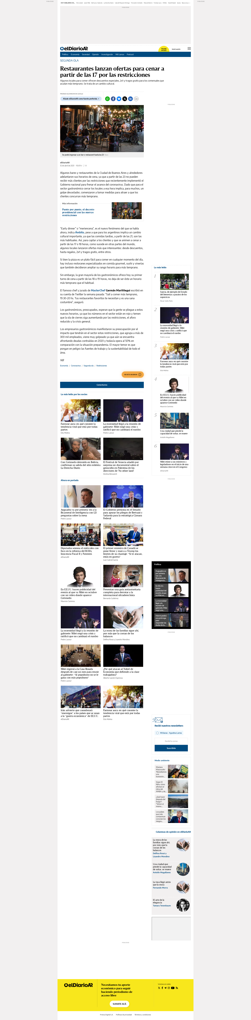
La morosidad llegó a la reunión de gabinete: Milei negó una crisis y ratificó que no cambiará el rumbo (122, 426)
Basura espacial (186, 3)
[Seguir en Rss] (177, 988)
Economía (75, 54)
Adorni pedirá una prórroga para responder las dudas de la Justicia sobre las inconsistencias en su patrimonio (161, 620)
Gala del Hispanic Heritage (122, 3)
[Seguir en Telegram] (165, 988)
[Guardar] (136, 98)
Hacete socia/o (163, 49)
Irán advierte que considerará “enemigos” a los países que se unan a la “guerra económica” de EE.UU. (80, 713)
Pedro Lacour (108, 433)
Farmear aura (157, 3)
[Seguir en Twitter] (159, 988)
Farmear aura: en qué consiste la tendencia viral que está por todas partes (79, 426)
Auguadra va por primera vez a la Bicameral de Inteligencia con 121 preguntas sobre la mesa (79, 512)
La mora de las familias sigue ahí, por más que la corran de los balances (121, 633)
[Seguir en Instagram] (169, 988)
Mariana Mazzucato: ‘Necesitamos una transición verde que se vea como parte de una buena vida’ (161, 772)
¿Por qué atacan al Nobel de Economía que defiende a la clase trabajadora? (121, 671)
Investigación (107, 54)
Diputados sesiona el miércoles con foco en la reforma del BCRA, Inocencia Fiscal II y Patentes (80, 551)
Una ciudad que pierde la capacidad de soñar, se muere (173, 432)
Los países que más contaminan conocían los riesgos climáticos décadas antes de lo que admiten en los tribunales (161, 816)
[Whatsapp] (107, 98)
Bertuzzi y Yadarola (96, 3)
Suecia (179, 3)
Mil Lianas (120, 54)
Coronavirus (76, 366)
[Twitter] (124, 98)
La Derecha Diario (109, 3)
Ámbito (79, 232)
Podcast (130, 54)
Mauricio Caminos (68, 601)
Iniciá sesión (176, 49)
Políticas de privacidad (124, 1015)
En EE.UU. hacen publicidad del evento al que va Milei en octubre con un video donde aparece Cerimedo (79, 594)
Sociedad (86, 54)
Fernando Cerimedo (136, 3)
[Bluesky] (119, 98)
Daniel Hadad (172, 3)
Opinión (95, 54)
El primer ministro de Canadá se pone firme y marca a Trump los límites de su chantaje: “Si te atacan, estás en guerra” (122, 552)
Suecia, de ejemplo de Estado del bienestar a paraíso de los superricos (173, 294)
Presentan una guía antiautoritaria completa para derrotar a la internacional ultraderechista (121, 592)
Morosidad (79, 3)
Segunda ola (88, 366)
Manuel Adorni (148, 3)
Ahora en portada (69, 480)
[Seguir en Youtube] (173, 988)
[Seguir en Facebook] (162, 988)
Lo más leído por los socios (74, 394)
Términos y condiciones (143, 1015)
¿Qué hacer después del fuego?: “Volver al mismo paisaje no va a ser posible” (161, 802)
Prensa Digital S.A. (106, 1015)
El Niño (165, 3)
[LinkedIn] (130, 98)
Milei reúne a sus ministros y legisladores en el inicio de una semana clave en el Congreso (174, 464)
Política (65, 54)
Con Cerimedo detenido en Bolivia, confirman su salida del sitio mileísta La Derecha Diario (80, 465)
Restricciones (101, 366)
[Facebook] (113, 98)
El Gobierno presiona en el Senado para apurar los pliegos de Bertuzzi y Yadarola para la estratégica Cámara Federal (122, 514)
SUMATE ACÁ (119, 1004)
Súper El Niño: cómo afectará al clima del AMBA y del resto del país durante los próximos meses (161, 787)
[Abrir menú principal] (189, 48)
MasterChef (98, 290)
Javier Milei (87, 3)
